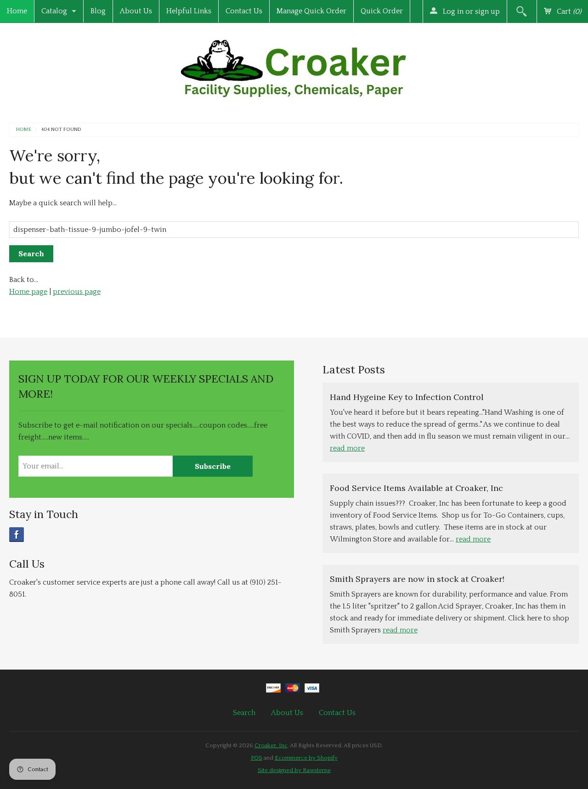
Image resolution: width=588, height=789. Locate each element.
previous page (77, 291)
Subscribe (213, 466)
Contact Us (244, 11)
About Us (136, 11)
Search (244, 713)
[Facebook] (16, 534)
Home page (28, 291)
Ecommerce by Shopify (306, 758)
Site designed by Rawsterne (294, 770)
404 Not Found (61, 129)
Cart (568, 11)
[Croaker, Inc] (294, 66)
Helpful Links (188, 11)
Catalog (54, 11)
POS (256, 758)
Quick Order (382, 11)
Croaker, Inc (271, 745)
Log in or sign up (470, 11)
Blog (98, 11)
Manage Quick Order (311, 11)
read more (347, 448)
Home (17, 11)
